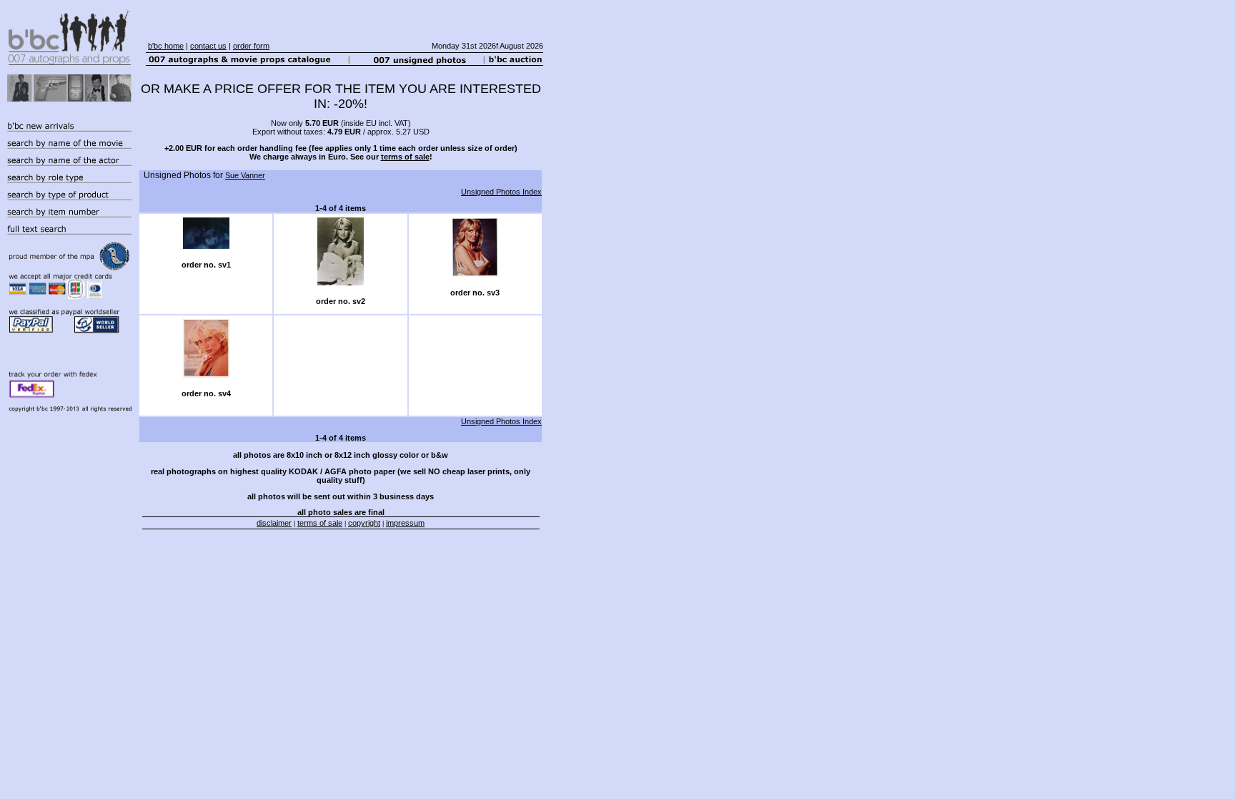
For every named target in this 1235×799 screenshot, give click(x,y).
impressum (405, 523)
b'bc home (166, 45)
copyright (364, 523)
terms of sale (405, 156)
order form (251, 45)
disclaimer (274, 523)
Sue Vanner (245, 175)
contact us (208, 45)
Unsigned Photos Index (501, 191)
